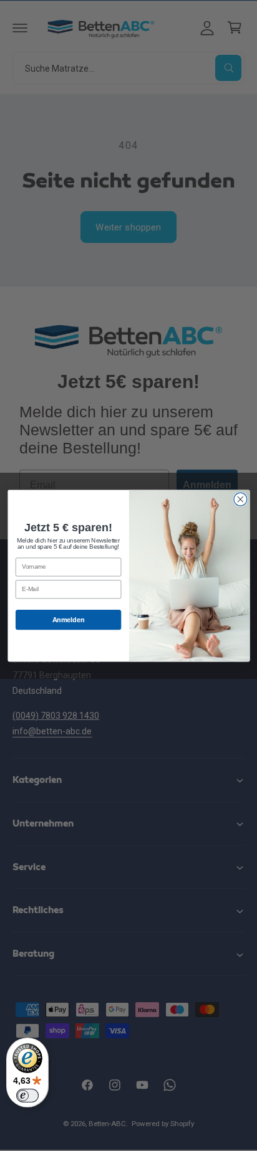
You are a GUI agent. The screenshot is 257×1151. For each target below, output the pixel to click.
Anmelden (68, 619)
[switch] (27, 1095)
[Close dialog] (239, 499)
